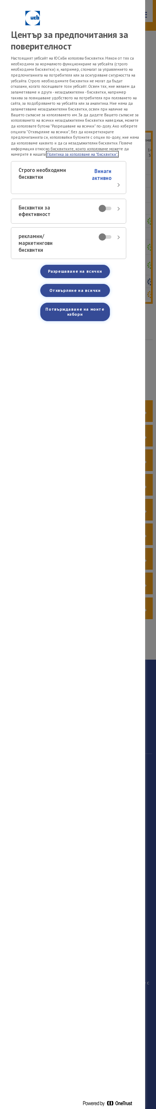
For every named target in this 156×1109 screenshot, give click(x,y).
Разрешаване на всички (75, 271)
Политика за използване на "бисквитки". (82, 154)
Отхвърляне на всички (75, 290)
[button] (68, 177)
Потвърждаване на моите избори (74, 311)
